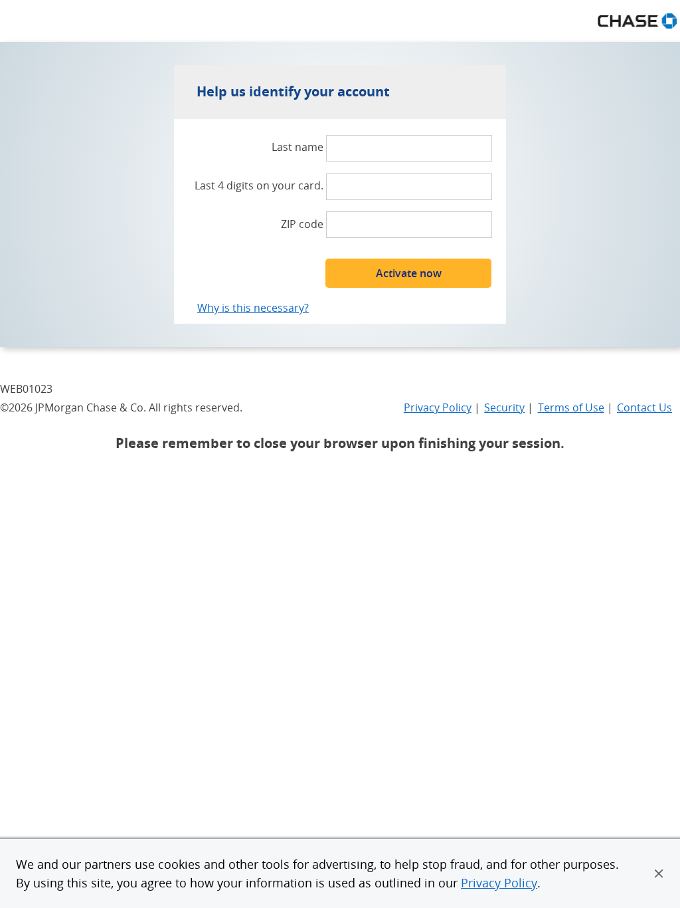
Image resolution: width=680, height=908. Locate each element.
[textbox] (409, 148)
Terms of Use (571, 407)
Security (504, 407)
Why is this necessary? (253, 307)
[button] (658, 873)
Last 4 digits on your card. (259, 185)
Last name (297, 147)
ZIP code (302, 224)
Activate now (409, 273)
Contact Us (644, 407)
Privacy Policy (499, 883)
